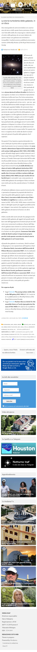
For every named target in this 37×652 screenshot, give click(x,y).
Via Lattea (10, 329)
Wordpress (13, 640)
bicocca (26, 324)
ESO (30, 324)
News (15, 324)
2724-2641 (9, 630)
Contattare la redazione (10, 643)
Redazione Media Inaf (10, 49)
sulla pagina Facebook (8, 334)
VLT (15, 329)
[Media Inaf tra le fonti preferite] (18, 371)
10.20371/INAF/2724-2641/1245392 (25, 339)
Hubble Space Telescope (10, 327)
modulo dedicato (6, 339)
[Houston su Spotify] (18, 455)
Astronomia (6, 324)
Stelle (26, 327)
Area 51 (5, 646)
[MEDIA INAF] (18, 7)
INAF (12, 324)
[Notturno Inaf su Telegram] (18, 468)
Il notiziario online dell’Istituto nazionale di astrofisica (18, 9)
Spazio (19, 324)
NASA (22, 327)
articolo (11, 292)
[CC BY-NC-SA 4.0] (25, 318)
